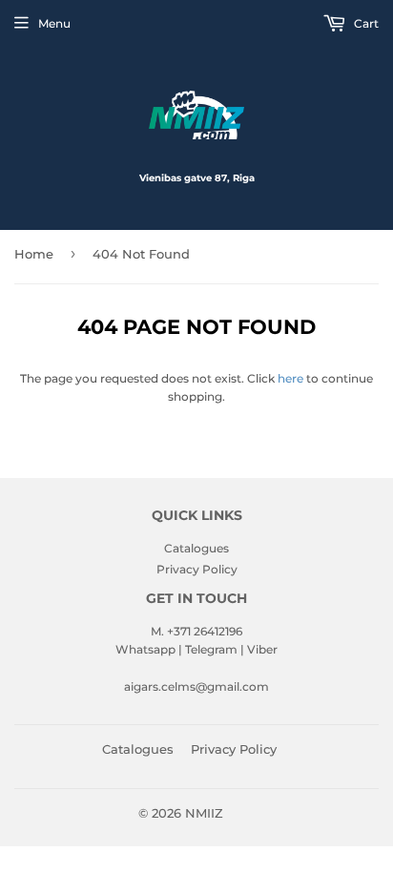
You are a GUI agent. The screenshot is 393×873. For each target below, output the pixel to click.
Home (33, 253)
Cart (365, 23)
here (290, 378)
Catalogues (196, 548)
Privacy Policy (197, 569)
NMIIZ (204, 813)
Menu (54, 23)
